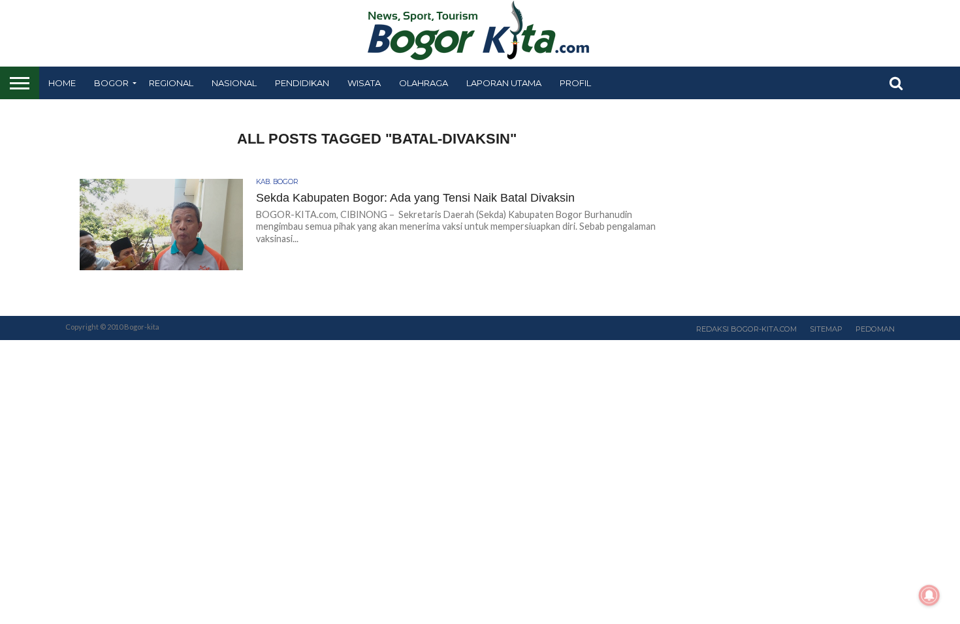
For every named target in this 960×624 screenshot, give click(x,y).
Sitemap (826, 329)
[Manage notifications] (929, 595)
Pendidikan (302, 83)
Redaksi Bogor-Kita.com (746, 329)
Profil (575, 83)
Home (62, 83)
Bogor (111, 83)
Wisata (364, 83)
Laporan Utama (503, 83)
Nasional (234, 83)
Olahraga (423, 83)
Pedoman (875, 329)
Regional (171, 83)
